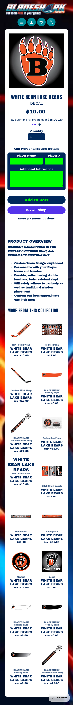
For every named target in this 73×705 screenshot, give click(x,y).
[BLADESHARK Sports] (37, 9)
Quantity (36, 131)
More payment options (36, 218)
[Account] (31, 22)
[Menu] (21, 22)
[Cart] (41, 22)
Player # (54, 155)
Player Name (26, 155)
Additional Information (36, 169)
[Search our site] (51, 22)
